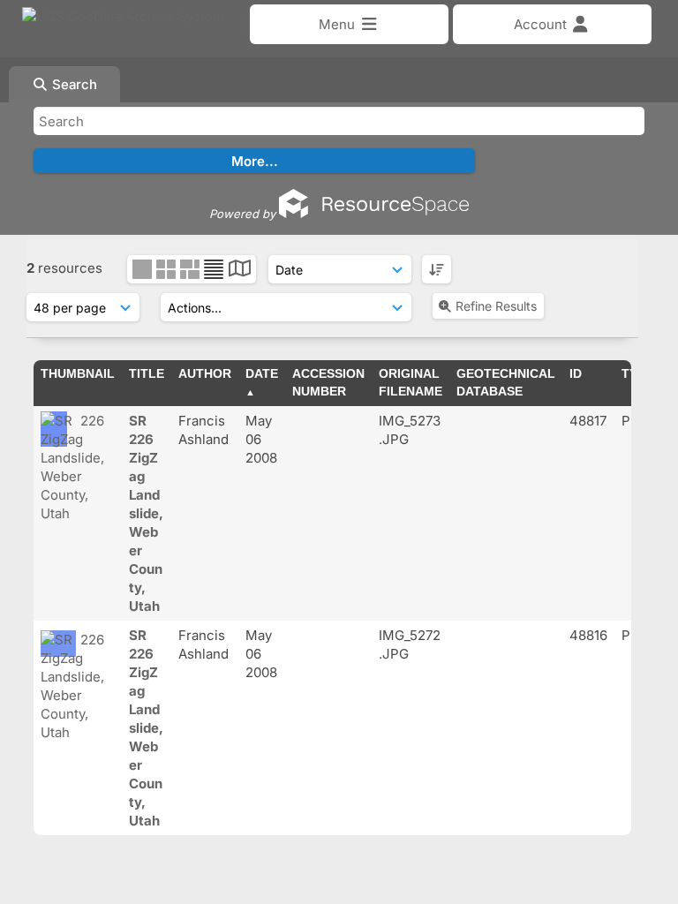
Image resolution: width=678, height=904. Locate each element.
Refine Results (496, 305)
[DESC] (436, 269)
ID (575, 373)
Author (204, 373)
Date (261, 373)
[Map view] (239, 270)
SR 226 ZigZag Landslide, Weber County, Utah (146, 513)
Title (146, 373)
